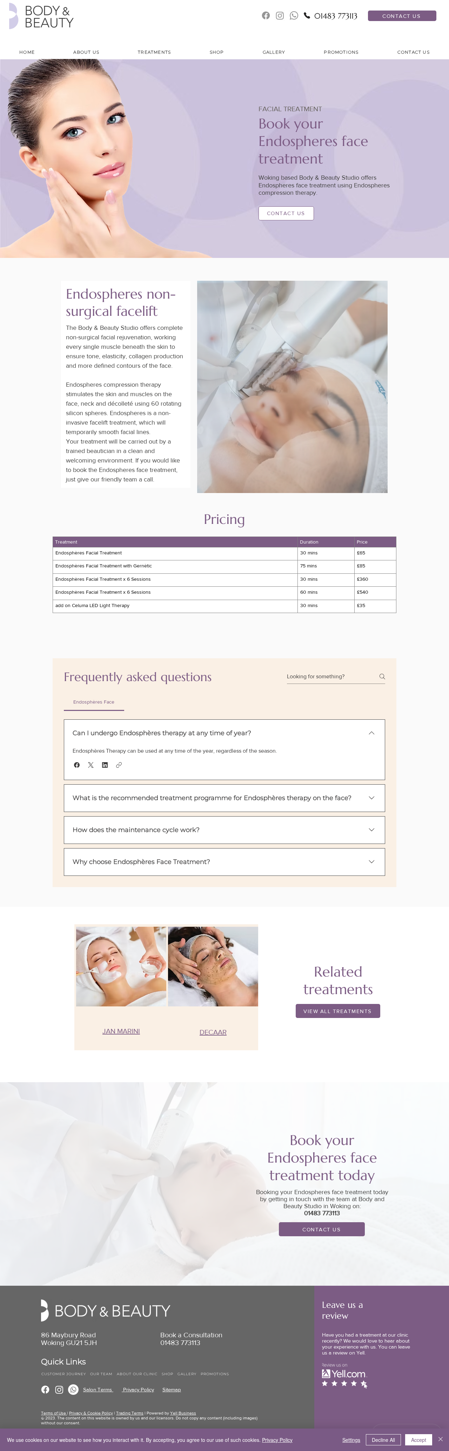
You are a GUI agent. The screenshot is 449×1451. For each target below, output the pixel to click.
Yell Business (183, 1413)
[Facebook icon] (266, 15)
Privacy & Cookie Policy (91, 1413)
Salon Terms (98, 1389)
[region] (120, 987)
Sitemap (171, 1389)
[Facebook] (45, 1389)
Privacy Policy (138, 1389)
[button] (86, 52)
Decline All (383, 1439)
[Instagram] (59, 1389)
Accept (418, 1439)
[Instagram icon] (280, 15)
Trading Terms (129, 1413)
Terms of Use (54, 1413)
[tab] (94, 702)
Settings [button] (351, 1439)
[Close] (440, 1439)
